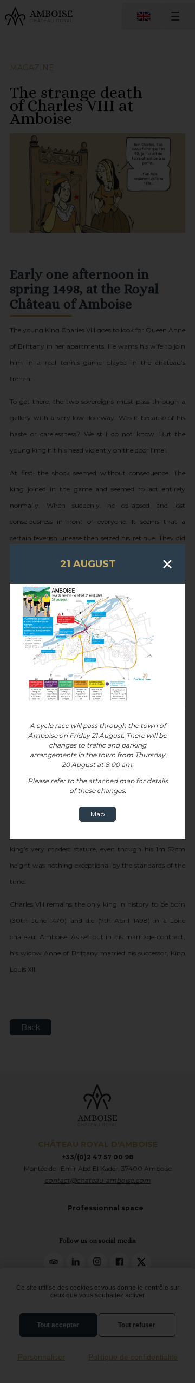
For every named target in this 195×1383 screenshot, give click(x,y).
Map (97, 814)
